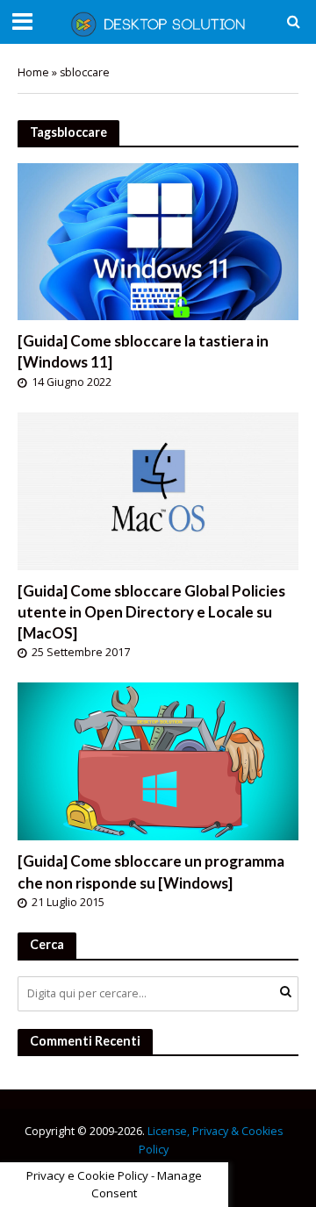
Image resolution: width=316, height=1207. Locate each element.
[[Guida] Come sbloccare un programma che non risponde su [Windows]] (158, 759)
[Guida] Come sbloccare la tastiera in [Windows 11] (143, 351)
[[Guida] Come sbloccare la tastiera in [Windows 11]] (158, 239)
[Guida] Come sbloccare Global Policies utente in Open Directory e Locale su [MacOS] (151, 612)
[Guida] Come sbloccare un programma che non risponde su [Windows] (151, 871)
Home (33, 72)
